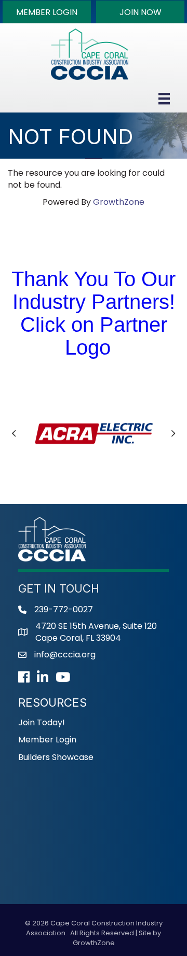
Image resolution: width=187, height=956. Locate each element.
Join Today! (41, 722)
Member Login (47, 740)
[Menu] (164, 98)
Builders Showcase (56, 757)
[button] (47, 12)
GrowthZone (118, 202)
